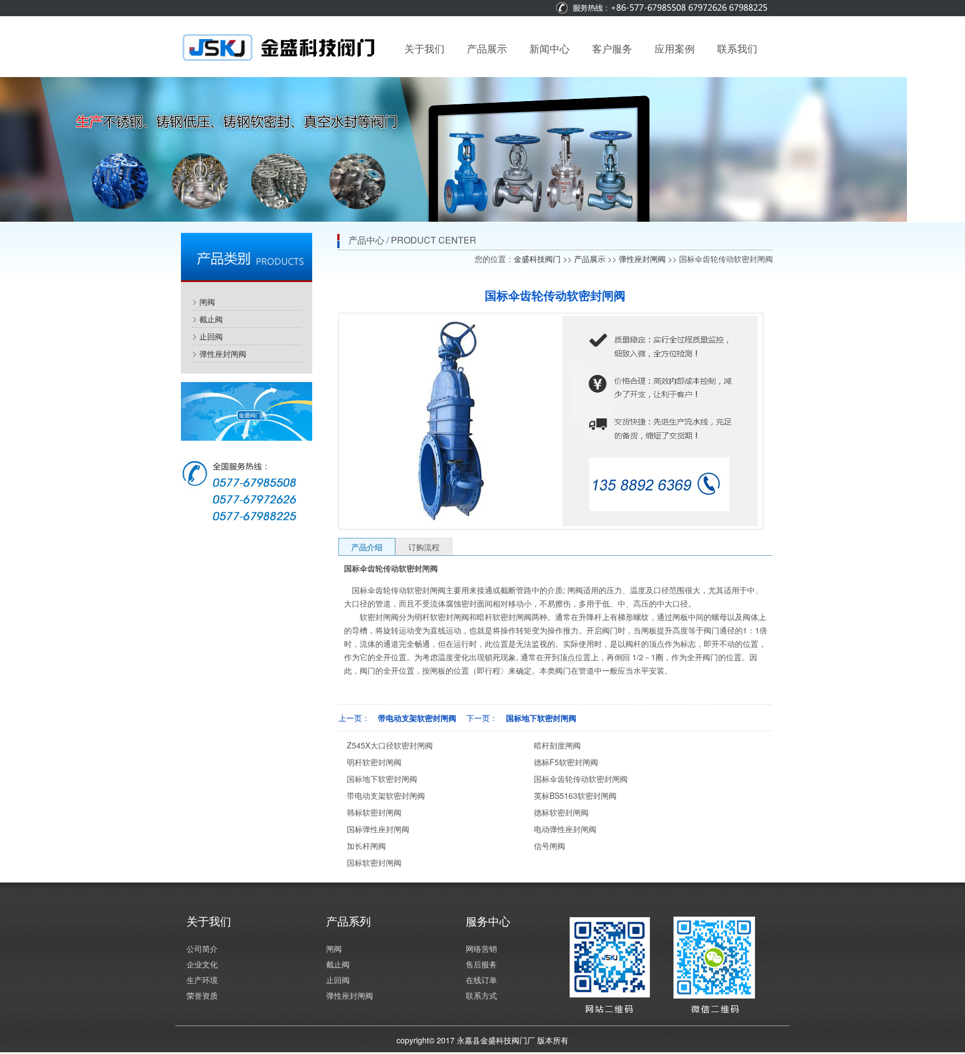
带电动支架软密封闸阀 (417, 717)
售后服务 (481, 964)
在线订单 (481, 979)
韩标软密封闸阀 (374, 812)
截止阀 (211, 319)
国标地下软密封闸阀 (541, 717)
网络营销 (481, 948)
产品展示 (487, 48)
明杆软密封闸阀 (374, 761)
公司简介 (202, 948)
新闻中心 (549, 48)
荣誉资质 (202, 995)
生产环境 (202, 979)
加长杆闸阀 (366, 845)
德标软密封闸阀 (561, 812)
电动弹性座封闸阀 (565, 828)
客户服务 (612, 48)
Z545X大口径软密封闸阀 (390, 745)
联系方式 (481, 995)
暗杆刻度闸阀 (557, 745)
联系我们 (737, 48)
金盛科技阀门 (537, 258)
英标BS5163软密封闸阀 (575, 795)
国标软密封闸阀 (374, 862)
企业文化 (202, 964)
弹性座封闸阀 (222, 353)
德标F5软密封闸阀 (566, 761)
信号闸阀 (549, 845)
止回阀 (211, 336)
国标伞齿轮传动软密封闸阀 (581, 778)
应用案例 (675, 48)
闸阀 (207, 301)
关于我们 (424, 48)
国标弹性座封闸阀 (378, 828)
